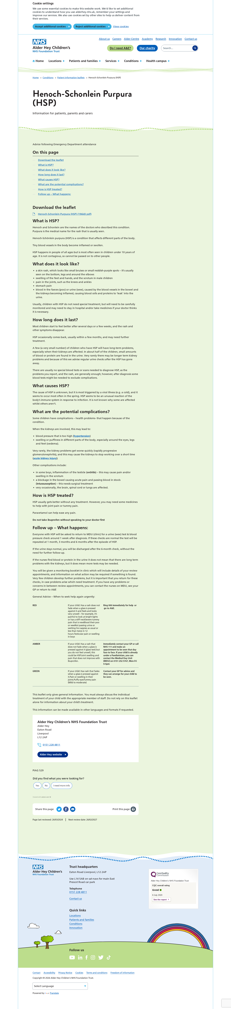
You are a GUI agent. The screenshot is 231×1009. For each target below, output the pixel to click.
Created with (41, 797)
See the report (160, 899)
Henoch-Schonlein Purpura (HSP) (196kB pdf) (64, 214)
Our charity (147, 48)
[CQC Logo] (160, 877)
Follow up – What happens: (54, 194)
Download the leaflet (51, 160)
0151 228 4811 (51, 744)
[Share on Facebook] (66, 809)
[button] (37, 785)
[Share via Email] (72, 809)
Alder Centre (131, 38)
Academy (147, 38)
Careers (116, 38)
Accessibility (49, 972)
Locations (55, 61)
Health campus (156, 61)
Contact (36, 972)
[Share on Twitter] (59, 809)
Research (161, 38)
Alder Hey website (51, 754)
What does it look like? (52, 169)
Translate (54, 993)
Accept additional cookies (50, 26)
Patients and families (83, 61)
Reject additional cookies (90, 26)
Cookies (79, 972)
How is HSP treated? (50, 189)
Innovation (175, 38)
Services (110, 61)
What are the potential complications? (61, 184)
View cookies (121, 26)
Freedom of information (122, 972)
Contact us (191, 38)
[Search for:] (176, 48)
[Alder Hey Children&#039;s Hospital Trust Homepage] (51, 45)
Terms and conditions (96, 972)
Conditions (131, 61)
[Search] (195, 48)
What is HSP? (46, 164)
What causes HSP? (48, 179)
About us (104, 38)
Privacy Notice (65, 972)
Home (40, 61)
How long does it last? (51, 174)
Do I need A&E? (120, 48)
